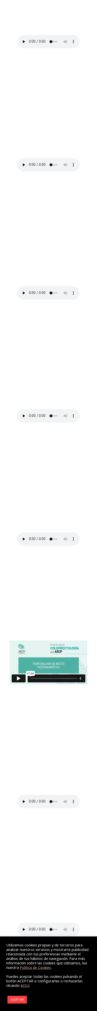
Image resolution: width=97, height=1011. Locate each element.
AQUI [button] (25, 985)
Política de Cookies (35, 967)
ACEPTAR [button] (17, 999)
